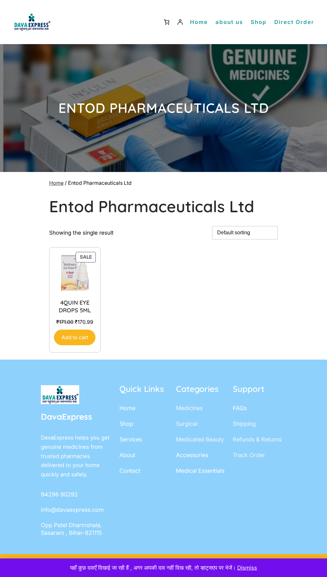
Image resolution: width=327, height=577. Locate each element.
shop (126, 423)
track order (249, 455)
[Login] (180, 22)
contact (130, 470)
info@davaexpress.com (72, 509)
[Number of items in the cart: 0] (166, 22)
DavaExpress (66, 416)
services (130, 439)
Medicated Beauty (200, 439)
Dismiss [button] (247, 568)
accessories (192, 455)
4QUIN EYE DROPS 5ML (75, 306)
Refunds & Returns (257, 439)
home (127, 408)
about (127, 455)
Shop (259, 22)
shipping (244, 423)
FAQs (240, 408)
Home (56, 183)
